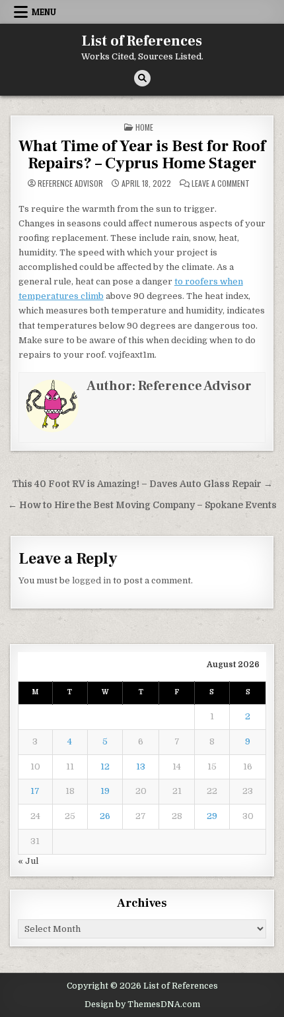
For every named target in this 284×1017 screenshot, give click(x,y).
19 (105, 791)
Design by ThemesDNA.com (142, 1004)
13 (140, 766)
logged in (91, 580)
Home (144, 127)
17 (35, 791)
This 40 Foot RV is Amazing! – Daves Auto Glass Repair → (142, 484)
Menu (44, 12)
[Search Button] (142, 78)
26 (105, 816)
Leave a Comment (221, 183)
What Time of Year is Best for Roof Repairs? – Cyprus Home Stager (142, 155)
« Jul (28, 861)
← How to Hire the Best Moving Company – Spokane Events (142, 505)
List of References (142, 41)
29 (212, 816)
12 (105, 766)
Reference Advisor (70, 183)
